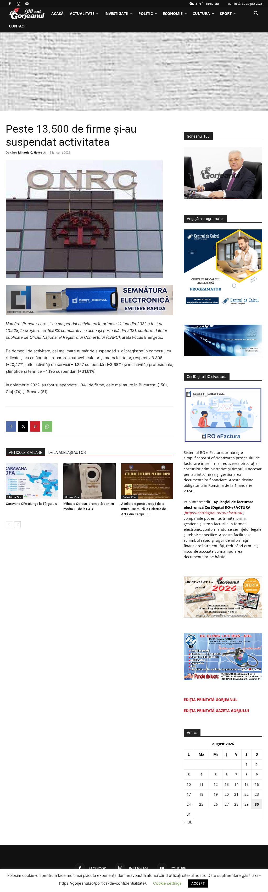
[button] (256, 14)
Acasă (57, 13)
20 (227, 794)
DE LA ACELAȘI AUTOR (67, 452)
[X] (23, 426)
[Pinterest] (35, 426)
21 (236, 794)
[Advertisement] (134, 71)
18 (201, 794)
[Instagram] (18, 3)
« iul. (188, 822)
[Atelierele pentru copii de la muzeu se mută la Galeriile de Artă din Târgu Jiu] (147, 481)
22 (246, 794)
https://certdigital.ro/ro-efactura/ (213, 512)
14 (236, 784)
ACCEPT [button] (198, 883)
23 (257, 794)
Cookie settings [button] (167, 883)
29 (246, 804)
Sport (226, 13)
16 (257, 784)
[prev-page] (9, 524)
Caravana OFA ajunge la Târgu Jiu (31, 504)
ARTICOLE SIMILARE (25, 452)
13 (227, 784)
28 (236, 804)
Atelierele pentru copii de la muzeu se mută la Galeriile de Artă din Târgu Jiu (143, 509)
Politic (145, 13)
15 (246, 784)
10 (189, 784)
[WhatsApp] (47, 426)
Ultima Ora (14, 497)
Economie (173, 13)
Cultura (201, 13)
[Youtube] (27, 3)
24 (189, 804)
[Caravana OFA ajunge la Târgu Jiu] (32, 481)
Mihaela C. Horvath (32, 152)
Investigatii (116, 13)
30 (257, 804)
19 (216, 794)
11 (201, 784)
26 (216, 804)
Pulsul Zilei (130, 497)
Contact (17, 26)
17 (189, 794)
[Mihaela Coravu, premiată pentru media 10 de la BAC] (89, 481)
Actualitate (82, 13)
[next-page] (17, 524)
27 (227, 804)
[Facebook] (10, 3)
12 (216, 784)
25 (201, 804)
